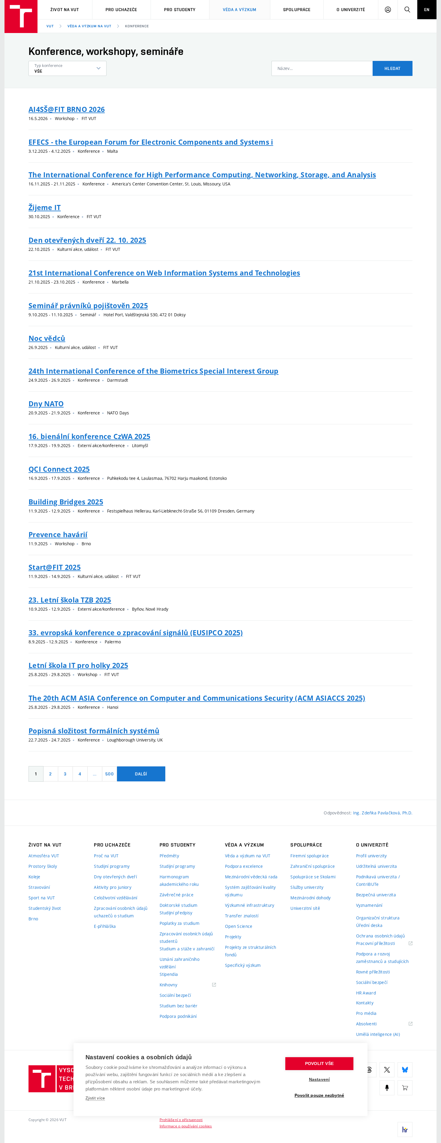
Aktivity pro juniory (112, 887)
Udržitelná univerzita (376, 866)
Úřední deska (369, 925)
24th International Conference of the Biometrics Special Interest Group (153, 371)
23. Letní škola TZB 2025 (69, 600)
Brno (33, 919)
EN (427, 9)
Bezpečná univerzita (376, 895)
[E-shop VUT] (405, 1087)
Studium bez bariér (179, 1006)
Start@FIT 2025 (54, 567)
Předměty (169, 856)
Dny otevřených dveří (115, 877)
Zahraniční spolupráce (312, 866)
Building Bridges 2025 (65, 502)
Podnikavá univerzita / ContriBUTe (378, 880)
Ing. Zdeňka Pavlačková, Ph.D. (382, 813)
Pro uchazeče (121, 9)
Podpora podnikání (178, 1016)
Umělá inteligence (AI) (378, 1034)
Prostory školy (42, 866)
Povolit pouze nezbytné (319, 1095)
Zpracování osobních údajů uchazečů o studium (120, 912)
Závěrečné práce (177, 895)
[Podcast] (387, 1087)
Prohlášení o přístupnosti (181, 1119)
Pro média (366, 1013)
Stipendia (169, 974)
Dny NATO (46, 403)
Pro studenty (180, 9)
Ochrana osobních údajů (380, 936)
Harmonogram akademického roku (179, 880)
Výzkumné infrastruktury (249, 905)
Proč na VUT (106, 856)
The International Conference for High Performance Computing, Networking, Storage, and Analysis (202, 174)
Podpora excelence (244, 866)
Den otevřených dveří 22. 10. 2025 (87, 240)
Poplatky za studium (180, 923)
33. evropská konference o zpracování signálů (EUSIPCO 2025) (135, 632)
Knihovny (176, 985)
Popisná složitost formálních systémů (93, 730)
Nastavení (319, 1079)
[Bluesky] (405, 1069)
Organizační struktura (378, 918)
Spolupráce (296, 9)
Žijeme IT (44, 207)
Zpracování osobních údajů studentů (186, 937)
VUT (50, 26)
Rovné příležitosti (373, 972)
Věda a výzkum (240, 9)
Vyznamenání (369, 905)
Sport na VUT (41, 898)
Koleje (34, 877)
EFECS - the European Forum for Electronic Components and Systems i (150, 142)
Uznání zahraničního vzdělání (180, 963)
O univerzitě (351, 9)
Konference (137, 26)
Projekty (233, 937)
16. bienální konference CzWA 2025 (89, 436)
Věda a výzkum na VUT (89, 26)
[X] (387, 1069)
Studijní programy (112, 866)
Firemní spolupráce (309, 856)
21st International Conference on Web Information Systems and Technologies (164, 273)
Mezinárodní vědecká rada (251, 877)
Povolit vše (319, 1063)
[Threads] (369, 1069)
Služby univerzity (306, 887)
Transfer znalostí (242, 916)
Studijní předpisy (176, 913)
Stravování (39, 887)
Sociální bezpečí (175, 995)
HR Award (366, 993)
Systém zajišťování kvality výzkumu (250, 891)
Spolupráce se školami (312, 877)
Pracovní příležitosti (383, 943)
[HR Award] (405, 1129)
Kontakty (365, 1003)
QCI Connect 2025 (59, 469)
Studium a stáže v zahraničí (187, 949)
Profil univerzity (371, 856)
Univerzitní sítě (305, 908)
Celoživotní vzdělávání (115, 898)
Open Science (238, 926)
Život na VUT (64, 9)
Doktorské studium (179, 905)
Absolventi (374, 1024)
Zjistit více (95, 1098)
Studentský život (44, 908)
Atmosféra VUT (43, 856)
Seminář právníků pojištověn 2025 (88, 305)
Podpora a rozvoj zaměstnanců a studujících (382, 957)
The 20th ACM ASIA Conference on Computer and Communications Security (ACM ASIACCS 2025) (196, 698)
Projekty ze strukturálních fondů (250, 951)
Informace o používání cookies (186, 1125)
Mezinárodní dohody (310, 898)
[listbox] (67, 68)
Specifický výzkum (243, 965)
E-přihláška (105, 926)
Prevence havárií (57, 534)
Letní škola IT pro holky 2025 (78, 665)
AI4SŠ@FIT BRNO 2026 (66, 109)
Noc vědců (46, 338)
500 (109, 774)
